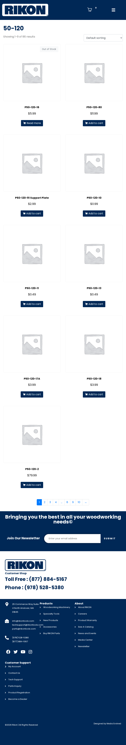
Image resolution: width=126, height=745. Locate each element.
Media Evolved (114, 723)
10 (79, 502)
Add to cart (95, 123)
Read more (34, 123)
